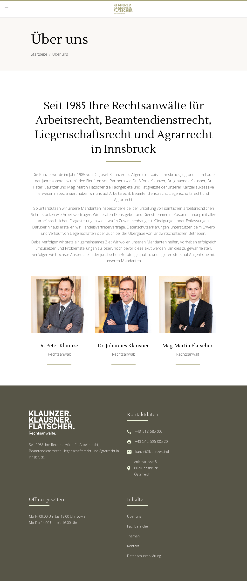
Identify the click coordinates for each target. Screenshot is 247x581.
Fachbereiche (137, 526)
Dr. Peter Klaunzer (59, 346)
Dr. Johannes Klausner (123, 346)
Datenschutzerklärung (144, 556)
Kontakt (133, 546)
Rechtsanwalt (59, 354)
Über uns (134, 516)
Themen (133, 536)
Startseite (39, 54)
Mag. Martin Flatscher (188, 346)
